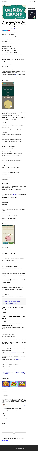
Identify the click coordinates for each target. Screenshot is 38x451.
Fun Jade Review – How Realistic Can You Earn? (22, 389)
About (35, 1)
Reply (25, 398)
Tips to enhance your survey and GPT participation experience (11, 301)
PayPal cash (5, 256)
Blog (32, 1)
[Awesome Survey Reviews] (5, 2)
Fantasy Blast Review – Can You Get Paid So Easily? (8, 373)
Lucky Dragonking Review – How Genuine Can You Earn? (6, 390)
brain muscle (15, 194)
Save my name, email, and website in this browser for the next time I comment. (13, 438)
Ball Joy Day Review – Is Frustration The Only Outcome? (14, 390)
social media (17, 74)
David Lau (12, 28)
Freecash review (13, 352)
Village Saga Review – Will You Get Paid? (20, 373)
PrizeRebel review (18, 359)
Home (30, 1)
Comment (3, 423)
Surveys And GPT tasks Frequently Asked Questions (10, 303)
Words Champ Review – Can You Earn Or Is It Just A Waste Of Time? (14, 24)
